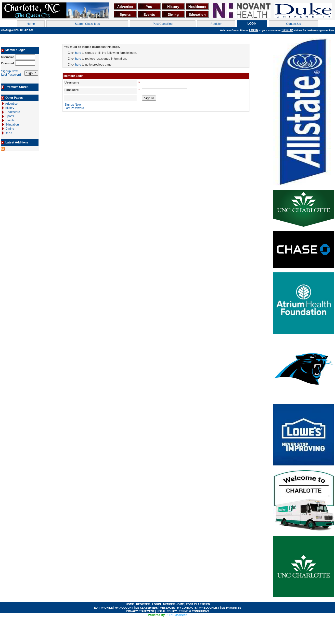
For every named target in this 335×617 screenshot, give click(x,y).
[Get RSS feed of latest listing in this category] (3, 148)
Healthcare (197, 7)
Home (31, 24)
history (9, 108)
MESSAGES (167, 607)
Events (149, 14)
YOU (8, 133)
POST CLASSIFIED (198, 604)
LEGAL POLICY (167, 611)
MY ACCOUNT (124, 607)
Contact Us (293, 24)
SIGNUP (287, 30)
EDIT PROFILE (103, 607)
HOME (130, 604)
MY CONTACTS (187, 607)
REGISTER (143, 604)
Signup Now (9, 71)
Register (216, 24)
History (173, 7)
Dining (173, 14)
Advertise (125, 7)
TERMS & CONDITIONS (194, 611)
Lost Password (11, 74)
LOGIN (253, 30)
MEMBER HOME (173, 604)
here (78, 53)
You (149, 7)
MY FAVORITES (231, 607)
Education (197, 14)
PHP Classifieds (176, 615)
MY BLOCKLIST (208, 607)
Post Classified (163, 24)
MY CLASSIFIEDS (146, 607)
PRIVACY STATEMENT (140, 611)
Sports (125, 14)
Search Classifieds (87, 24)
